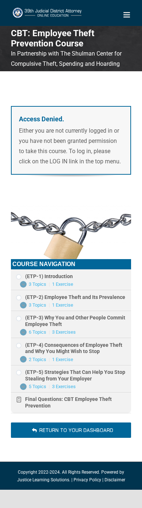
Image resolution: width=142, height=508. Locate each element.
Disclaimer (114, 479)
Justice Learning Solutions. (43, 479)
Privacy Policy (87, 479)
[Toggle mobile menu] (127, 15)
